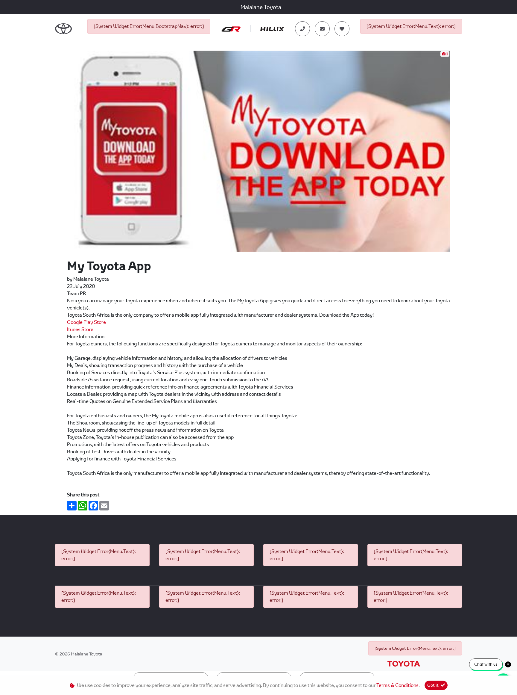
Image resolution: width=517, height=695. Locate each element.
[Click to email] (322, 28)
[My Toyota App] (258, 151)
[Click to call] (302, 28)
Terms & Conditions (397, 685)
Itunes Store (80, 329)
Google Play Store (86, 322)
